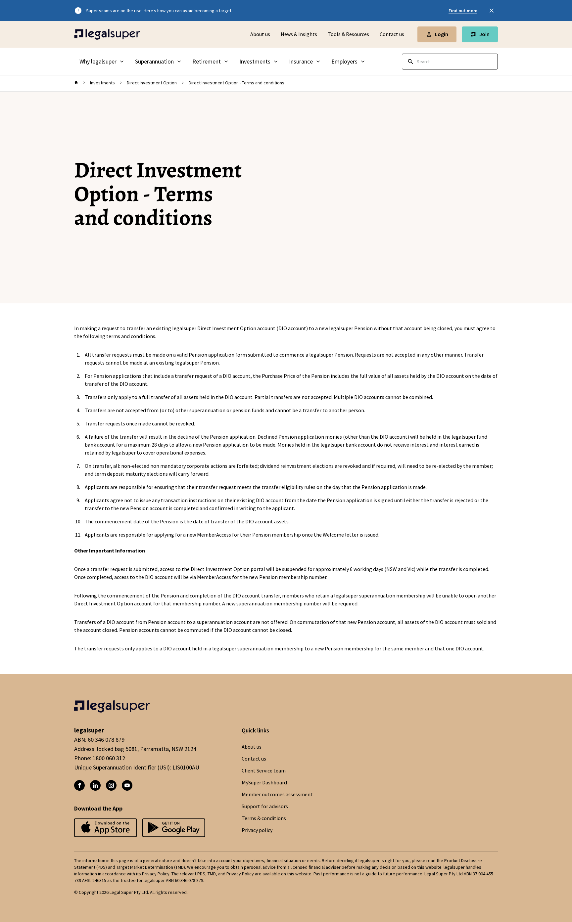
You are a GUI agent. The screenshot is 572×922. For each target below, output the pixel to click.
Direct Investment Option (152, 83)
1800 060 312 (109, 758)
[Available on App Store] (173, 828)
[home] (76, 82)
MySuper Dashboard (264, 782)
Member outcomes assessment (277, 794)
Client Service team (264, 771)
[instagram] (111, 785)
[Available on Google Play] (105, 828)
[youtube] (127, 785)
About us (260, 34)
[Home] (107, 34)
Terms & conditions (264, 818)
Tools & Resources (348, 34)
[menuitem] (102, 61)
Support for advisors (265, 806)
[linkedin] (95, 785)
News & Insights (299, 34)
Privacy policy (257, 830)
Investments (102, 83)
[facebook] (79, 785)
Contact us (392, 34)
